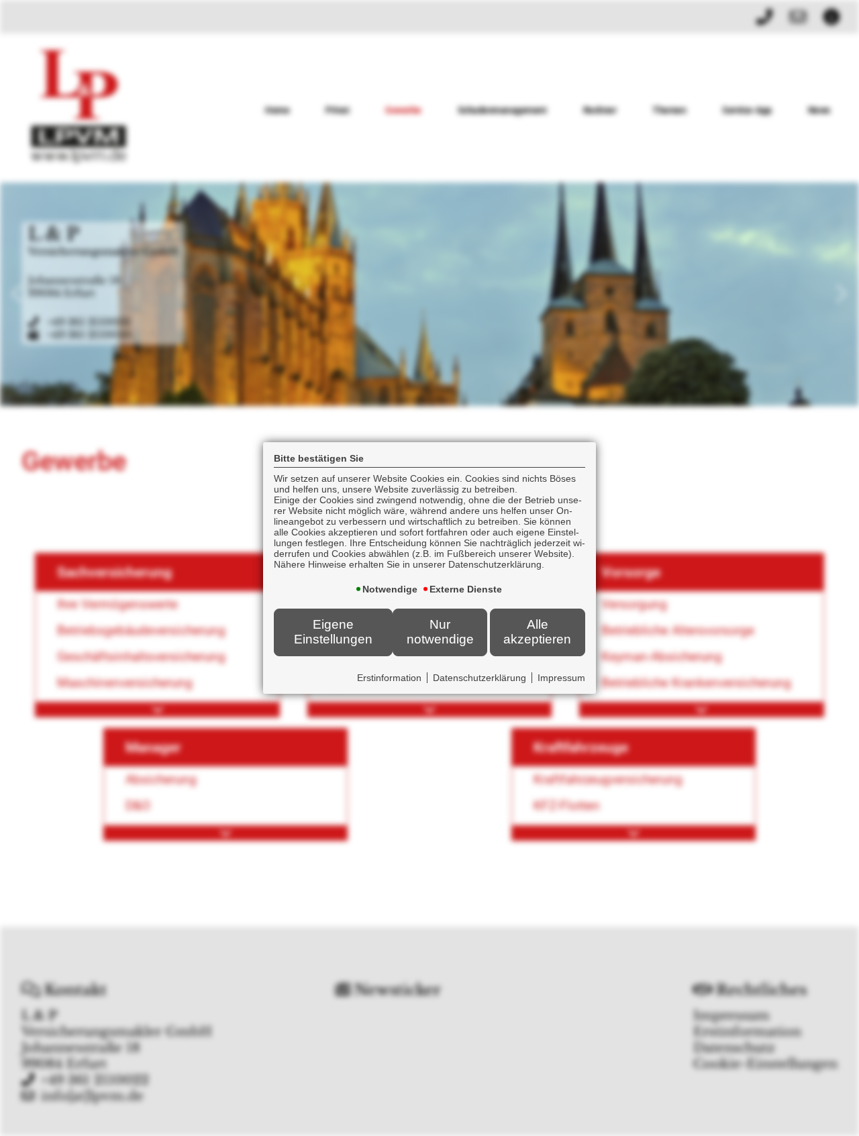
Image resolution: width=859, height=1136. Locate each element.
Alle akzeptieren (537, 631)
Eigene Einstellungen (333, 631)
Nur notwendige (440, 631)
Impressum (561, 677)
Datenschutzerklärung (479, 677)
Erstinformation (389, 677)
